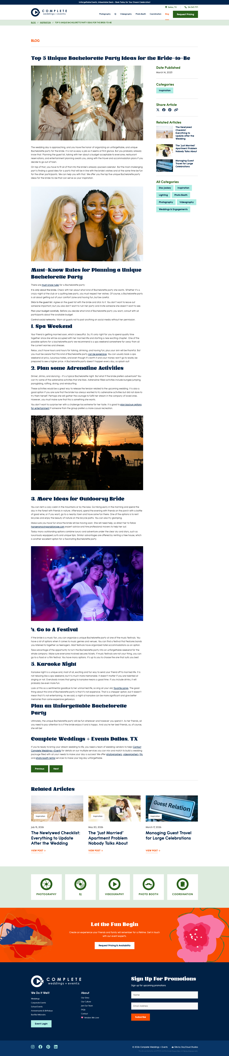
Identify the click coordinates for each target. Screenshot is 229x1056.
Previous (39, 768)
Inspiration (45, 22)
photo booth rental (45, 758)
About (85, 993)
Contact (84, 1014)
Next (56, 768)
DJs (141, 754)
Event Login (41, 1023)
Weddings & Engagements (173, 209)
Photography (105, 14)
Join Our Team (87, 1006)
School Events (37, 1007)
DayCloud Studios (189, 1047)
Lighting (163, 195)
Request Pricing (185, 14)
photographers (114, 754)
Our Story (85, 998)
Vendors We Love (91, 1018)
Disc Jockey (165, 187)
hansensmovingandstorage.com (47, 526)
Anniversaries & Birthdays (42, 1011)
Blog (167, 14)
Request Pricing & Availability (114, 945)
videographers (130, 754)
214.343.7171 (193, 7)
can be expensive (97, 354)
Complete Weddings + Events (154, 1047)
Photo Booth (141, 14)
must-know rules (50, 284)
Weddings (35, 999)
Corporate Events (38, 1003)
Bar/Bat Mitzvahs (38, 1015)
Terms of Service (189, 1051)
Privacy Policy (176, 1051)
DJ (115, 14)
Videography (126, 14)
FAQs (83, 1010)
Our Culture (86, 1002)
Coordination (155, 14)
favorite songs (121, 688)
